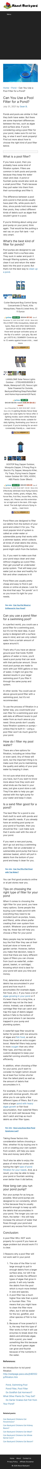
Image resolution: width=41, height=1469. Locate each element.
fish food (20, 1037)
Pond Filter (11, 1388)
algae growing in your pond (16, 996)
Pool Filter (23, 1388)
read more (30, 428)
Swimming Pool (19, 1385)
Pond (13, 88)
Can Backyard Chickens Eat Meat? (17, 1432)
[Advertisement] (20, 39)
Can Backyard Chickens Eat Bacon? (18, 1441)
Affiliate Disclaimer (27, 1462)
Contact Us (27, 1458)
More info (34, 320)
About (18, 1458)
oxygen (15, 1046)
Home (6, 88)
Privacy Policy (12, 1462)
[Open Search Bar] (36, 14)
